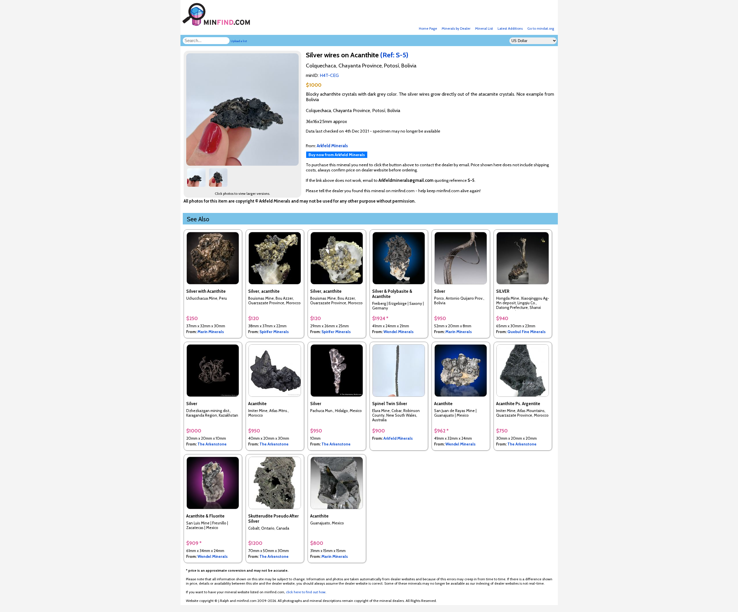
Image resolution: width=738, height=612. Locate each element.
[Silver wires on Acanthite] (243, 164)
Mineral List (484, 28)
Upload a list (239, 41)
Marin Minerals (210, 331)
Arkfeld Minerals (398, 438)
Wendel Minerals (398, 331)
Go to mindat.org (540, 28)
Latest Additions (510, 28)
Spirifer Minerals (274, 331)
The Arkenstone (212, 444)
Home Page (428, 28)
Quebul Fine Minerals (526, 331)
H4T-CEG (329, 75)
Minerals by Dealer (456, 28)
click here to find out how (305, 592)
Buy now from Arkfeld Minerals (336, 154)
